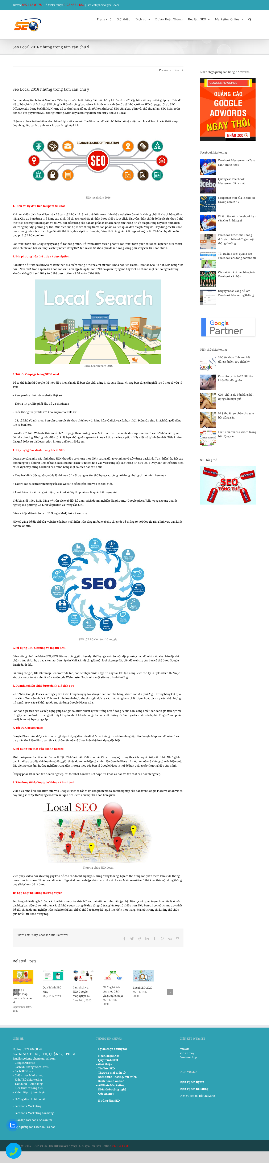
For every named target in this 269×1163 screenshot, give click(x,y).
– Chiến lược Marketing (27, 1075)
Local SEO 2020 (142, 987)
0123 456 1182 (73, 5)
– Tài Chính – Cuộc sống (28, 1084)
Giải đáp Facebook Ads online (34, 1120)
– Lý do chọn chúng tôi (111, 1049)
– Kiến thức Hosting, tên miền (116, 1077)
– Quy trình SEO (107, 1060)
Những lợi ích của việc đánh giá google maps (113, 991)
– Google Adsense (24, 1063)
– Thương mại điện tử (111, 1072)
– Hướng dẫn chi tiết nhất (29, 1099)
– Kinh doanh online (110, 1081)
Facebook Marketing (28, 1106)
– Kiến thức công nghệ (111, 1089)
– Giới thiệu (104, 1064)
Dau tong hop (188, 1057)
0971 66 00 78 (32, 5)
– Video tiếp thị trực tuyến (29, 1092)
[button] (249, 19)
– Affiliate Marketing (110, 1085)
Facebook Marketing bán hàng (34, 1113)
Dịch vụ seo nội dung (194, 1089)
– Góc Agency (105, 1093)
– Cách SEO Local (23, 1071)
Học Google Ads (108, 1056)
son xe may (187, 1053)
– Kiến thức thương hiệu (28, 1088)
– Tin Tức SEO (105, 1068)
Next (177, 70)
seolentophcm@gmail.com (103, 5)
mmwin (185, 1049)
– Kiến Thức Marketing (27, 1079)
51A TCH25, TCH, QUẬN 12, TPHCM (49, 1054)
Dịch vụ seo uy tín (192, 1082)
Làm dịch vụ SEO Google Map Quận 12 (81, 992)
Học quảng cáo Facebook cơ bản (35, 1127)
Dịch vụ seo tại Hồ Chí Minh (197, 1096)
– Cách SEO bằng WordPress (31, 1067)
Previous (165, 70)
